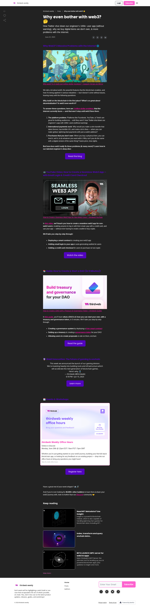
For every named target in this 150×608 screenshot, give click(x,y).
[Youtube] (112, 591)
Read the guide (75, 343)
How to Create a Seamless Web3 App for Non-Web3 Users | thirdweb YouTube (73, 217)
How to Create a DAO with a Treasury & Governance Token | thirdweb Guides (72, 311)
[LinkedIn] (106, 591)
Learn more (75, 383)
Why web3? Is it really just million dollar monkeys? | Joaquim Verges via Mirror (73, 84)
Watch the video (75, 255)
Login (119, 3)
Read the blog (75, 156)
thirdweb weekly (48, 11)
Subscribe (129, 3)
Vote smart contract (94, 329)
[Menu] (137, 2)
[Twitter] (101, 591)
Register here (75, 471)
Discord (79, 495)
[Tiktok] (118, 591)
